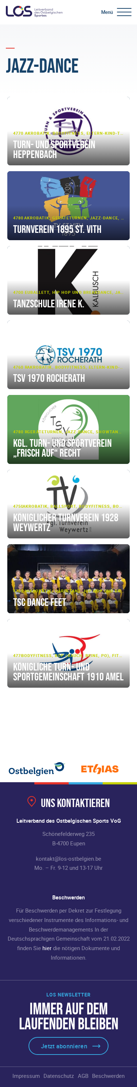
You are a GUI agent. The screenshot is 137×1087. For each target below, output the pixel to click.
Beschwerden (108, 1075)
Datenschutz (58, 1075)
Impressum (26, 1075)
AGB (83, 1075)
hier (47, 948)
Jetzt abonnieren (64, 1046)
